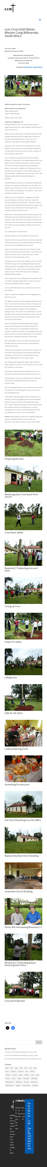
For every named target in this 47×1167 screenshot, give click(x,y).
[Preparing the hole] (23, 456)
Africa (7, 1071)
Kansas (8, 1078)
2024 (25, 1068)
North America (10, 1082)
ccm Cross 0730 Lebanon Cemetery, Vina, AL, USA (21, 1052)
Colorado (8, 1075)
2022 (16, 1068)
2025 (30, 1068)
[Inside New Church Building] (23, 889)
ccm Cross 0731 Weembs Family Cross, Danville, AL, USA (23, 1059)
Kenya (13, 1078)
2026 (35, 1068)
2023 (21, 1068)
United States (26, 1085)
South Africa (34, 1082)
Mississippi (34, 1078)
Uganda (18, 1085)
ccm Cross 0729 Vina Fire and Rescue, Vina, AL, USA (21, 1055)
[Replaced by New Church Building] (23, 853)
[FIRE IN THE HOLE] (23, 711)
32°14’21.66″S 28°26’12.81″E (32, 67)
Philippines (19, 1082)
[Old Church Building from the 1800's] (23, 818)
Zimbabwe (35, 1085)
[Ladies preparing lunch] (23, 747)
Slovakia (26, 1082)
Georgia (27, 1075)
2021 (11, 1068)
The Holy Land (10, 1085)
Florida (21, 1075)
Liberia (19, 1078)
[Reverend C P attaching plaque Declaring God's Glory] (23, 960)
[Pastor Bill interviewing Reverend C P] (23, 925)
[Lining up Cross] (23, 604)
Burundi (32, 1071)
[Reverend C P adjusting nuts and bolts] (23, 566)
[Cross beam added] (23, 530)
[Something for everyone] (23, 782)
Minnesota (26, 1078)
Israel (37, 1075)
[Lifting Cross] (23, 675)
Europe (15, 1075)
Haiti (32, 1075)
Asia (27, 1071)
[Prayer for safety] (23, 639)
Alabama (13, 1071)
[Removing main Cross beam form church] (23, 492)
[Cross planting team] (23, 998)
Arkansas (21, 1071)
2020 (7, 1068)
